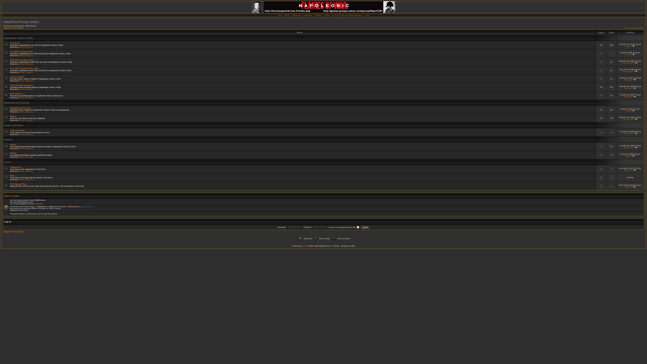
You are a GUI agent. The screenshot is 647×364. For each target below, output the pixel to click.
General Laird (628, 63)
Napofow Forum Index (13, 28)
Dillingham (29, 47)
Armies (13, 145)
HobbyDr (628, 187)
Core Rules (15, 43)
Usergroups (307, 15)
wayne (628, 54)
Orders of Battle (17, 77)
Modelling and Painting (16, 103)
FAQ (279, 15)
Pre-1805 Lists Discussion (21, 52)
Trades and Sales (13, 125)
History (8, 139)
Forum (7, 162)
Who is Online (11, 196)
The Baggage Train (18, 184)
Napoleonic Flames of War (18, 38)
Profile (327, 15)
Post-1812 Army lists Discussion (24, 68)
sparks (628, 111)
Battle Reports (16, 94)
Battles (13, 153)
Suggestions (15, 167)
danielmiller (38, 204)
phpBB (304, 246)
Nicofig (21, 47)
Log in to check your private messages (347, 15)
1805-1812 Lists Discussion (22, 60)
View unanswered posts (634, 28)
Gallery (13, 116)
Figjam (628, 46)
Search (287, 15)
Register (318, 15)
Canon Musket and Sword (21, 85)
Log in (367, 15)
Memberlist (296, 15)
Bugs (12, 176)
